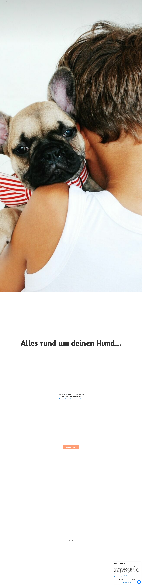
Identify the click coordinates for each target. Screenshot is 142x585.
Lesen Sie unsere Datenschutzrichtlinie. (121, 575)
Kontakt (16, 1)
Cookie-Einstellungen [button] (127, 582)
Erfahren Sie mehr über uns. (119, 576)
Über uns (8, 1)
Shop (3, 1)
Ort (12, 1)
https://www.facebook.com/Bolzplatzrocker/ (71, 398)
